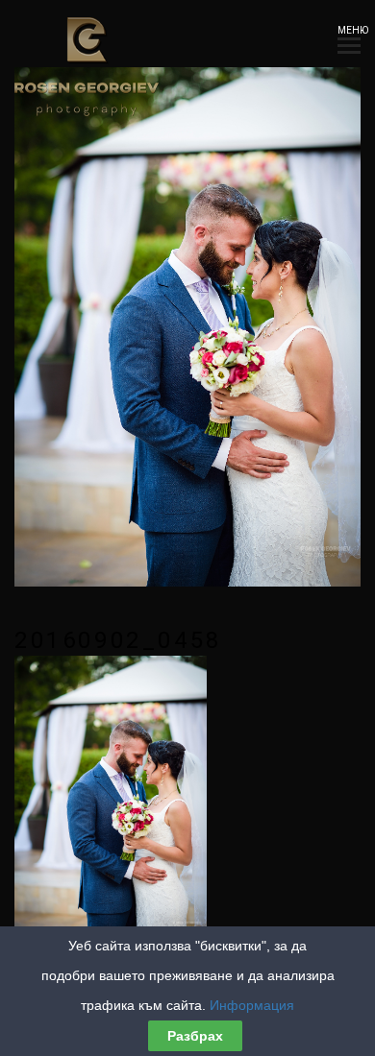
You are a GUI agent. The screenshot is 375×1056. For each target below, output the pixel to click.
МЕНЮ (349, 30)
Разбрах (195, 1036)
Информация (252, 1005)
